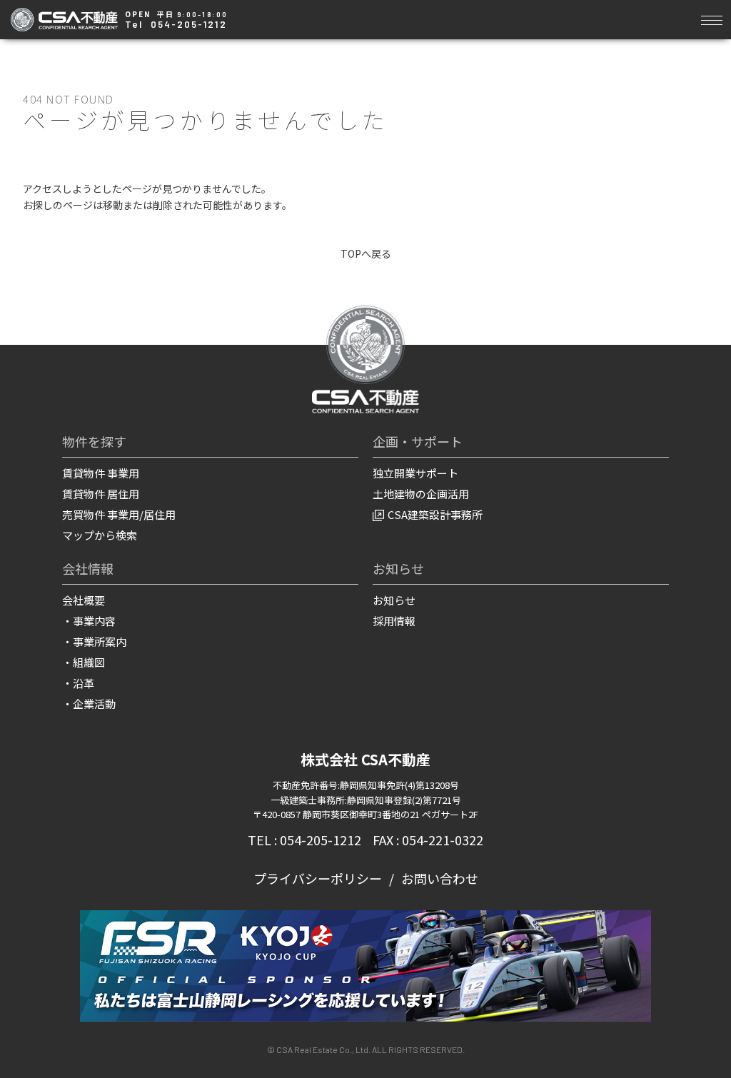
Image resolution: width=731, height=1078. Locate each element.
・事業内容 (89, 620)
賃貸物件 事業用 (100, 472)
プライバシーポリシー (317, 878)
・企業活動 (89, 703)
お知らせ (394, 600)
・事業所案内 (94, 641)
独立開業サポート (415, 472)
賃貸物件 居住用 (100, 493)
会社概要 (83, 600)
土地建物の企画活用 (421, 493)
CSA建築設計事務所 (435, 514)
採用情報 (394, 620)
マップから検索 (99, 535)
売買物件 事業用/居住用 (119, 514)
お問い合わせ (439, 878)
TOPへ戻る (366, 253)
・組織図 (83, 662)
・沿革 (78, 682)
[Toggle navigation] (711, 18)
